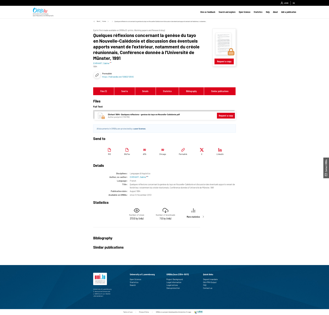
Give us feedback (207, 12)
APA (144, 154)
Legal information (173, 282)
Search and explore (227, 12)
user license (139, 128)
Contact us (207, 288)
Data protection (173, 288)
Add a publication (288, 12)
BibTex (127, 154)
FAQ (204, 285)
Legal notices (172, 285)
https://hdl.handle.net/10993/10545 (118, 76)
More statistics (193, 216)
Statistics (258, 12)
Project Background (174, 279)
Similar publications (220, 91)
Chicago (162, 154)
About (275, 12)
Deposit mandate (210, 279)
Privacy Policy (144, 312)
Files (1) (103, 91)
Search (133, 285)
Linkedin (220, 154)
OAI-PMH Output (210, 282)
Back (98, 21)
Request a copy (224, 61)
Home (104, 21)
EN (294, 3)
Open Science (244, 12)
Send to (124, 91)
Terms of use (127, 312)
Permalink (183, 154)
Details (145, 91)
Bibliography (191, 91)
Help (268, 12)
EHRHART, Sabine (138, 177)
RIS (109, 154)
